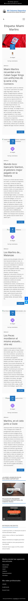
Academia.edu (5, 587)
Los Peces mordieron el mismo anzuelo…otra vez (13, 340)
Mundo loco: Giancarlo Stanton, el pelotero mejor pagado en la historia (14, 170)
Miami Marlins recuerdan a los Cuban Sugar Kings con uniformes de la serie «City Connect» (14, 76)
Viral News (15, 598)
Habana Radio (5, 565)
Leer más (20, 132)
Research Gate (5, 590)
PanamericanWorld (6, 573)
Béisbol (6, 65)
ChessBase (5, 575)
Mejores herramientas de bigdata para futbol (13, 539)
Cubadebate (5, 567)
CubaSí (4, 569)
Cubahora (4, 571)
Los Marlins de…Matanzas (12, 254)
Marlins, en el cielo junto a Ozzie (14, 422)
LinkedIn (4, 584)
